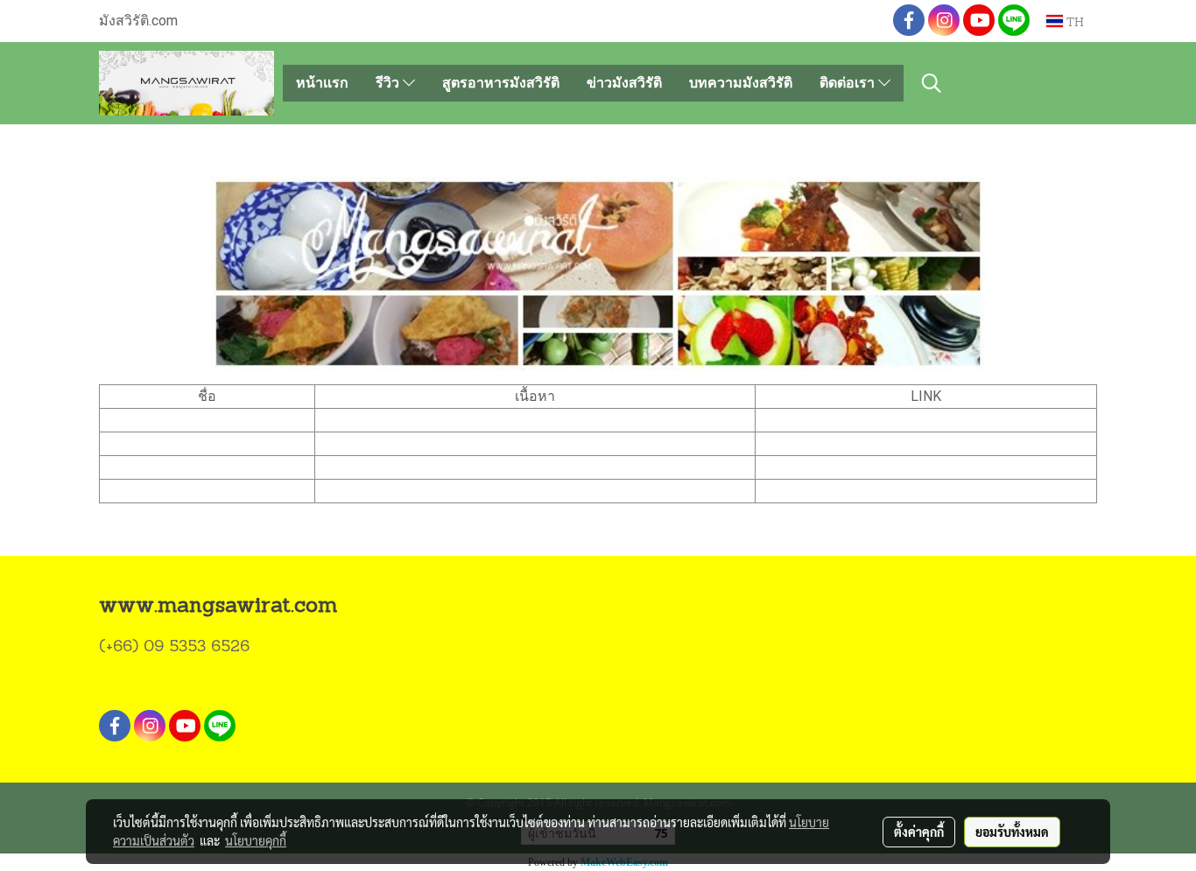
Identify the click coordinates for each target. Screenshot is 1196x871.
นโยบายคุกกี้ (255, 840)
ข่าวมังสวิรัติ (624, 82)
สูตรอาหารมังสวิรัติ (500, 82)
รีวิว (389, 82)
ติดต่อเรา (849, 82)
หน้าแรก (322, 82)
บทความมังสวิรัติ (740, 82)
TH (1073, 20)
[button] (931, 83)
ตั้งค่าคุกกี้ (919, 831)
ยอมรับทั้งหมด (1012, 831)
